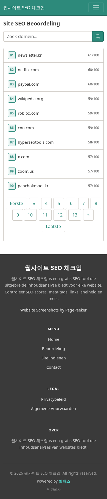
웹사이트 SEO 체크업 (24, 8)
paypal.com (28, 84)
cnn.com (26, 127)
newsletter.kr (30, 55)
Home (53, 339)
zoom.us (26, 171)
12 (60, 215)
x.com (23, 156)
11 (45, 215)
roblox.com (28, 113)
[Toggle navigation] (96, 7)
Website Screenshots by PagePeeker (53, 310)
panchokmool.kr (33, 185)
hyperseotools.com (36, 142)
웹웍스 (64, 481)
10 (30, 215)
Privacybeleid (53, 399)
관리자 (56, 489)
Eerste (16, 203)
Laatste (53, 226)
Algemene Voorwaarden (53, 408)
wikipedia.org (30, 98)
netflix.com (28, 69)
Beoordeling (53, 348)
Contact (53, 367)
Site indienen (53, 357)
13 (74, 215)
